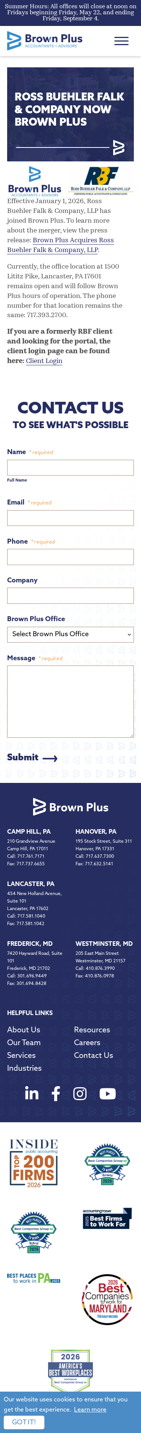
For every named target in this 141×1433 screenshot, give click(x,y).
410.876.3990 (100, 968)
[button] (121, 41)
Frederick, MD (30, 944)
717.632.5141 (99, 864)
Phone (31, 542)
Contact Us (93, 1056)
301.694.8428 (31, 984)
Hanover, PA (96, 832)
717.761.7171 (30, 856)
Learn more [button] (90, 1410)
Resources (92, 1030)
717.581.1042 (30, 924)
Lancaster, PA (31, 884)
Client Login (44, 361)
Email (29, 503)
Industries (24, 1069)
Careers (87, 1043)
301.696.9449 (32, 976)
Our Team (24, 1043)
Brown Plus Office (36, 619)
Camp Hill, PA (29, 832)
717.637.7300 (100, 856)
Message (34, 658)
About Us (23, 1030)
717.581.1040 (31, 916)
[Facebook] (56, 1095)
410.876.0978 (99, 976)
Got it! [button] (24, 1422)
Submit (22, 758)
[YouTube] (107, 1095)
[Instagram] (79, 1095)
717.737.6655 (31, 864)
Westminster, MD (104, 944)
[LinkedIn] (31, 1095)
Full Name (17, 481)
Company (22, 580)
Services (21, 1056)
